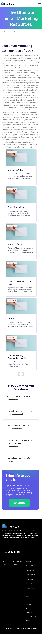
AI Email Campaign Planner (31, 618)
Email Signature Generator (30, 610)
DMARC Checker (31, 588)
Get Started (19, 502)
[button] (21, 398)
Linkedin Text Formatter (30, 602)
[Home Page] (7, 4)
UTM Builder (30, 561)
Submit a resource (7, 544)
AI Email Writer (30, 579)
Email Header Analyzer (30, 594)
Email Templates (6, 562)
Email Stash (5, 31)
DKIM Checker (30, 574)
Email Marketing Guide (18, 562)
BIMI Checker (30, 570)
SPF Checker (30, 565)
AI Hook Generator (31, 584)
